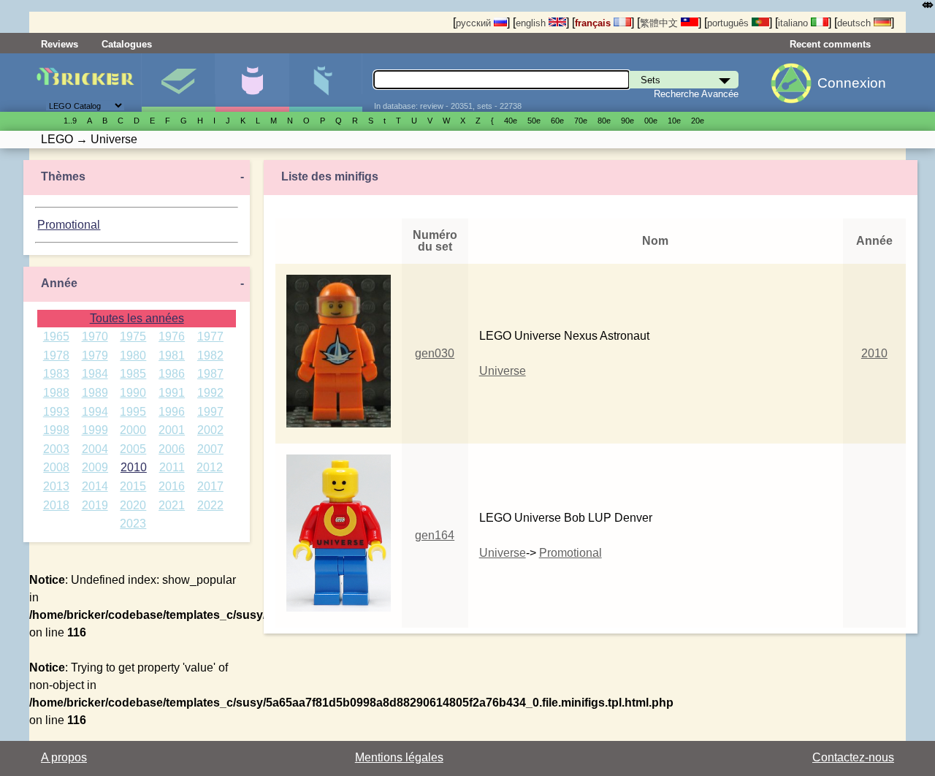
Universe (502, 371)
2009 (95, 467)
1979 (95, 355)
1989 (95, 393)
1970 (95, 336)
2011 (172, 467)
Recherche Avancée (696, 93)
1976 (172, 336)
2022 (210, 505)
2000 (133, 430)
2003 (56, 449)
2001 (172, 430)
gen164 (434, 535)
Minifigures (252, 82)
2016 (172, 486)
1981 (172, 355)
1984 (95, 374)
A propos (64, 757)
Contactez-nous (853, 757)
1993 (56, 412)
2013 (56, 486)
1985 (133, 374)
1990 (133, 393)
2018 (56, 505)
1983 (56, 374)
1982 (210, 355)
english (532, 23)
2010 (134, 467)
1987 (210, 374)
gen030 (434, 353)
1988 (56, 393)
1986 (172, 374)
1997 (210, 412)
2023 (133, 523)
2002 (210, 430)
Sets (178, 82)
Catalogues (127, 44)
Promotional (68, 224)
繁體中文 (660, 23)
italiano (794, 23)
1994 (95, 412)
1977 (210, 336)
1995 (133, 412)
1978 (56, 355)
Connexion (851, 83)
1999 (95, 430)
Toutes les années (137, 318)
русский (475, 23)
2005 (133, 449)
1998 (56, 430)
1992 (210, 393)
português (729, 23)
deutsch (855, 23)
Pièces (325, 82)
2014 (95, 486)
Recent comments (830, 44)
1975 (133, 336)
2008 (56, 467)
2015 (133, 486)
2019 (95, 505)
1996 (172, 412)
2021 (172, 505)
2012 (209, 467)
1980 (133, 355)
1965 (56, 336)
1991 (172, 393)
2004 (95, 449)
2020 (133, 505)
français (594, 23)
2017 (210, 486)
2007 (210, 449)
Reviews (59, 44)
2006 (172, 449)
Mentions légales (399, 757)
